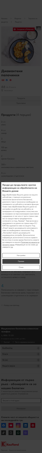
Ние (4, 195)
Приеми (21, 261)
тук (11, 247)
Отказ (21, 267)
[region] (21, 226)
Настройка (21, 255)
